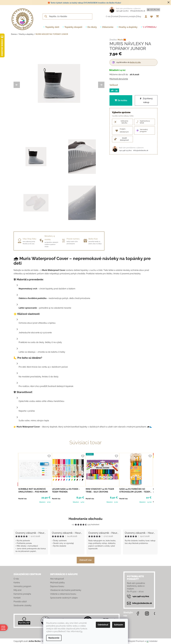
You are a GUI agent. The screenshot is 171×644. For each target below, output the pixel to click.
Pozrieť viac (22, 499)
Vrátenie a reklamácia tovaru (63, 594)
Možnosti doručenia (118, 79)
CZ (152, 10)
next (156, 479)
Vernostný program (22, 586)
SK (148, 10)
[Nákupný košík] (158, 16)
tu (81, 631)
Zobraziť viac (85, 560)
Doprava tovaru (57, 586)
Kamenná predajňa (128, 16)
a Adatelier (151, 641)
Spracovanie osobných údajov (64, 598)
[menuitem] (52, 27)
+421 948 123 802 (122, 11)
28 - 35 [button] (114, 90)
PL (155, 10)
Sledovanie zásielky (23, 605)
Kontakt (115, 16)
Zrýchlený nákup (147, 100)
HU (158, 10)
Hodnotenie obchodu (85, 519)
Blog (139, 16)
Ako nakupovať (57, 579)
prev (16, 479)
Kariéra (17, 582)
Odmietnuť (103, 624)
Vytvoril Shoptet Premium (132, 641)
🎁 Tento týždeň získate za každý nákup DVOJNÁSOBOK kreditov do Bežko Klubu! (84, 3)
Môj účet (17, 590)
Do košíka (122, 100)
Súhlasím (118, 624)
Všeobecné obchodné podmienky (65, 590)
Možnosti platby (57, 582)
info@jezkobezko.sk (137, 11)
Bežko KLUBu (135, 62)
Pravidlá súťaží (20, 601)
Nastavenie (53, 638)
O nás (108, 16)
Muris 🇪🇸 (122, 39)
